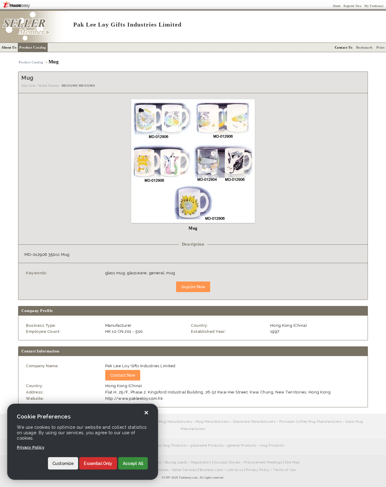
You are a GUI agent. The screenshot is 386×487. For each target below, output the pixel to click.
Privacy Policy (258, 470)
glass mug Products (170, 445)
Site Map (292, 462)
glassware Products (206, 445)
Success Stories (227, 462)
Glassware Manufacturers (254, 422)
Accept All (133, 463)
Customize (63, 463)
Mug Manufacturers (212, 422)
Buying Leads (176, 462)
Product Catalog (32, 47)
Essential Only (98, 463)
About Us (9, 47)
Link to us (235, 470)
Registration (201, 462)
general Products (241, 445)
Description (193, 244)
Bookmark (364, 47)
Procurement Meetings (263, 462)
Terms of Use (284, 470)
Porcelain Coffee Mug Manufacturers (160, 422)
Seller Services (184, 470)
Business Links (211, 470)
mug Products (272, 445)
